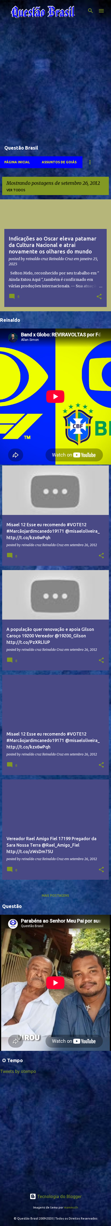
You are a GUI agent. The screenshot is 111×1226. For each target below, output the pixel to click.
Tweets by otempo (18, 1071)
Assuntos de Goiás (59, 162)
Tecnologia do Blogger (59, 1196)
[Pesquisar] (90, 10)
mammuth (71, 1207)
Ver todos (15, 190)
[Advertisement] (55, 83)
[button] (99, 297)
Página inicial (17, 162)
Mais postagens (55, 895)
